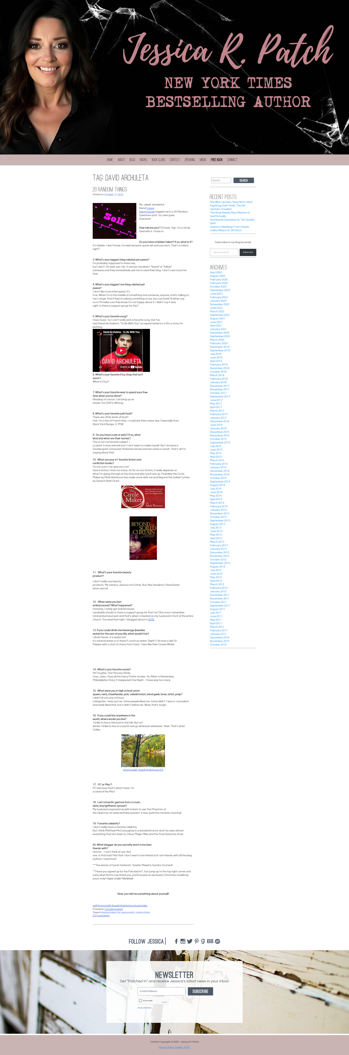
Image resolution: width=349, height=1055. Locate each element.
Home (110, 159)
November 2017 (219, 389)
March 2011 (217, 627)
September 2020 (220, 336)
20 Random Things (110, 189)
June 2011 (216, 616)
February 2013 (219, 545)
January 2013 (218, 549)
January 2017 (218, 417)
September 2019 (220, 350)
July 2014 (215, 488)
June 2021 (216, 322)
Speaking (190, 159)
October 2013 (218, 517)
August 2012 (217, 566)
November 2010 (219, 641)
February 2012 (219, 588)
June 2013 (216, 531)
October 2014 (218, 478)
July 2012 (215, 570)
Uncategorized (114, 909)
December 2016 (219, 421)
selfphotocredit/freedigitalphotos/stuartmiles (120, 905)
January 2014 (218, 510)
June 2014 (216, 492)
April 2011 (216, 623)
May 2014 (216, 495)
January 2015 (218, 467)
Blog (132, 159)
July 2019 (215, 354)
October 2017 (218, 393)
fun (118, 912)
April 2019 (216, 361)
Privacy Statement (144, 1008)
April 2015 (216, 456)
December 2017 (219, 386)
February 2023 (219, 297)
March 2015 (217, 460)
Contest (175, 159)
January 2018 (218, 382)
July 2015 (215, 446)
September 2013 (220, 520)
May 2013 (216, 534)
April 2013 (216, 538)
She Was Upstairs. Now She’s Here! (231, 202)
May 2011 (216, 619)
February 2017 (219, 414)
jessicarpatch (128, 912)
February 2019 (219, 364)
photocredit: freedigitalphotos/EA (143, 769)
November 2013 (219, 513)
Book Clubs (158, 159)
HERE (151, 619)
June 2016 (216, 425)
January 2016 (218, 428)
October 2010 (218, 644)
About (121, 159)
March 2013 (217, 542)
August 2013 (217, 524)
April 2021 (216, 325)
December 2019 (219, 347)
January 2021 (218, 329)
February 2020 (219, 343)
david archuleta (108, 912)
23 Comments (101, 915)
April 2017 (216, 407)
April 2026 (216, 272)
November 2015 (219, 435)
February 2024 (219, 283)
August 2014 (217, 485)
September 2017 (220, 396)
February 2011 (219, 630)
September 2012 (220, 563)
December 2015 (219, 432)
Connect (232, 159)
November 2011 (219, 598)
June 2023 (216, 293)
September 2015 (220, 442)
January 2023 (218, 301)
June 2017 (216, 400)
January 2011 (218, 634)
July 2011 (215, 612)
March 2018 (217, 375)
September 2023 (220, 290)
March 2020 (217, 339)
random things (143, 912)
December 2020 (219, 332)
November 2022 (219, 304)
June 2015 (216, 449)
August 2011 (217, 609)
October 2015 (218, 439)
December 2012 (219, 552)
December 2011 (219, 595)
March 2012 (217, 584)
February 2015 (219, 464)
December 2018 (219, 368)
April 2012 (216, 581)
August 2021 (217, 318)
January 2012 (218, 591)
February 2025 (219, 279)
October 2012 (218, 559)
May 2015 (216, 453)
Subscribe (248, 252)
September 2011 (220, 605)
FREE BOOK (217, 159)
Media (203, 159)
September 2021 (220, 315)
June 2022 (216, 308)
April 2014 (216, 499)
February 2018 (219, 378)
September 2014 (220, 481)
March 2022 (217, 311)
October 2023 (218, 286)
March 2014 (217, 503)
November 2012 (219, 556)
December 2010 (219, 637)
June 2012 (216, 573)
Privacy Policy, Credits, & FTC (174, 1047)
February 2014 (219, 506)
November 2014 (219, 474)
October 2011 (218, 602)
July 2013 (215, 527)
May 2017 (216, 403)
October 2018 (218, 371)
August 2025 (217, 276)
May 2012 (216, 577)
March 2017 (217, 410)
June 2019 (216, 357)
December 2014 (219, 471)
